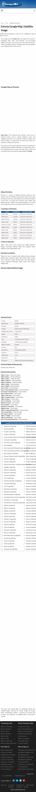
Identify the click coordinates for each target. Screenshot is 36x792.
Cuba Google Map (9, 478)
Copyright (19, 787)
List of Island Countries (7, 766)
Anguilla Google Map (9, 467)
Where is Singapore (6, 729)
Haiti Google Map (8, 486)
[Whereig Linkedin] (17, 780)
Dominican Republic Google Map (13, 481)
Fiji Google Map (8, 445)
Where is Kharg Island (7, 750)
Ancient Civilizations (6, 769)
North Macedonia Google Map (12, 535)
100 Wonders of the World (8, 755)
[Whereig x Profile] (20, 780)
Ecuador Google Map (9, 431)
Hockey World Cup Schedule (26, 769)
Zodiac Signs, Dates (23, 741)
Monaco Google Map (9, 532)
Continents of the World (7, 762)
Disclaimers (11, 787)
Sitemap (26, 787)
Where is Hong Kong (6, 726)
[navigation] (2, 10)
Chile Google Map (31, 429)
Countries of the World (7, 759)
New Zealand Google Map (11, 453)
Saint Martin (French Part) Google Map (14, 497)
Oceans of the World (6, 752)
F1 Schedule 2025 (23, 766)
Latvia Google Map (31, 527)
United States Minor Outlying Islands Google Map (17, 464)
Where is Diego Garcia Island (8, 743)
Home (2, 23)
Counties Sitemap (23, 743)
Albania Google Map (9, 505)
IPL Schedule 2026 (23, 762)
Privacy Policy (20, 785)
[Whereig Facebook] (13, 780)
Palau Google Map (31, 456)
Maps (6, 23)
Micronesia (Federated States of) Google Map (16, 451)
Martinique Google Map (10, 489)
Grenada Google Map (10, 483)
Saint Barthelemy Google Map (12, 494)
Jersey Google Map (9, 527)
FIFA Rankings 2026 (23, 755)
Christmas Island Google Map (12, 442)
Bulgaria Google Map (9, 511)
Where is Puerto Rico (6, 741)
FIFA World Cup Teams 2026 (26, 757)
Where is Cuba (5, 738)
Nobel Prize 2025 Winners (25, 733)
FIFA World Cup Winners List (26, 752)
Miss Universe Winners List (25, 729)
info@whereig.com (20, 775)
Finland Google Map (9, 516)
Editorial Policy (30, 785)
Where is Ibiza (4, 736)
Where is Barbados (6, 733)
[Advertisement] (18, 66)
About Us (3, 785)
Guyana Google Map (9, 434)
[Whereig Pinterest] (24, 780)
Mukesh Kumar (19, 34)
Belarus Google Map (9, 508)
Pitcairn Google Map (9, 459)
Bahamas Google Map (10, 470)
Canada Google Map (9, 475)
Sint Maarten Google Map (11, 500)
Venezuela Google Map (10, 440)
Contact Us (11, 785)
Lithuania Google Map (10, 530)
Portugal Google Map (10, 538)
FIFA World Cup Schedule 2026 (26, 750)
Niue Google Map (30, 453)
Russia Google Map (9, 541)
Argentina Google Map (10, 426)
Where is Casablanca (23, 738)
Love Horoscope (22, 736)
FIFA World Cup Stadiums (25, 759)
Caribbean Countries (6, 764)
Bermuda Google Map (10, 472)
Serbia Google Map (9, 543)
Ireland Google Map (9, 524)
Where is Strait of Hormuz (25, 731)
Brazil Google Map (9, 429)
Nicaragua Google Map (10, 491)
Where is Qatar (5, 731)
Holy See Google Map (10, 522)
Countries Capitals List (7, 757)
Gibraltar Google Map (10, 519)
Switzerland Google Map (10, 549)
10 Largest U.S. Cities (24, 726)
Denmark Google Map (10, 513)
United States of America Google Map (14, 502)
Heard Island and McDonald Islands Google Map (17, 448)
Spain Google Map (9, 546)
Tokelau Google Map (9, 461)
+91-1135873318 (7, 775)
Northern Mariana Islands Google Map (14, 456)
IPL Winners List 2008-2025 (25, 764)
